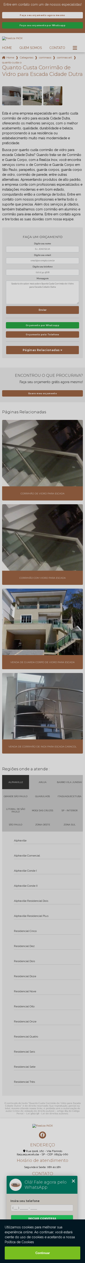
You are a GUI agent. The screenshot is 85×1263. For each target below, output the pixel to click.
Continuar (42, 1253)
